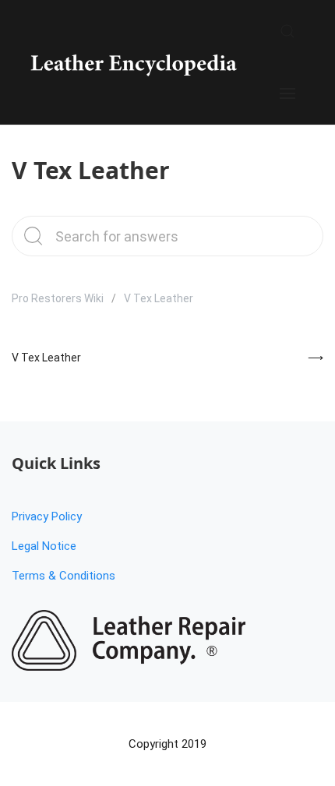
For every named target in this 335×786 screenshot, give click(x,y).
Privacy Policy (47, 516)
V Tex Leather (46, 357)
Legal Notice (44, 546)
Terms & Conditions (63, 576)
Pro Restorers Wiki (58, 298)
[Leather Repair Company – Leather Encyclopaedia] (132, 62)
